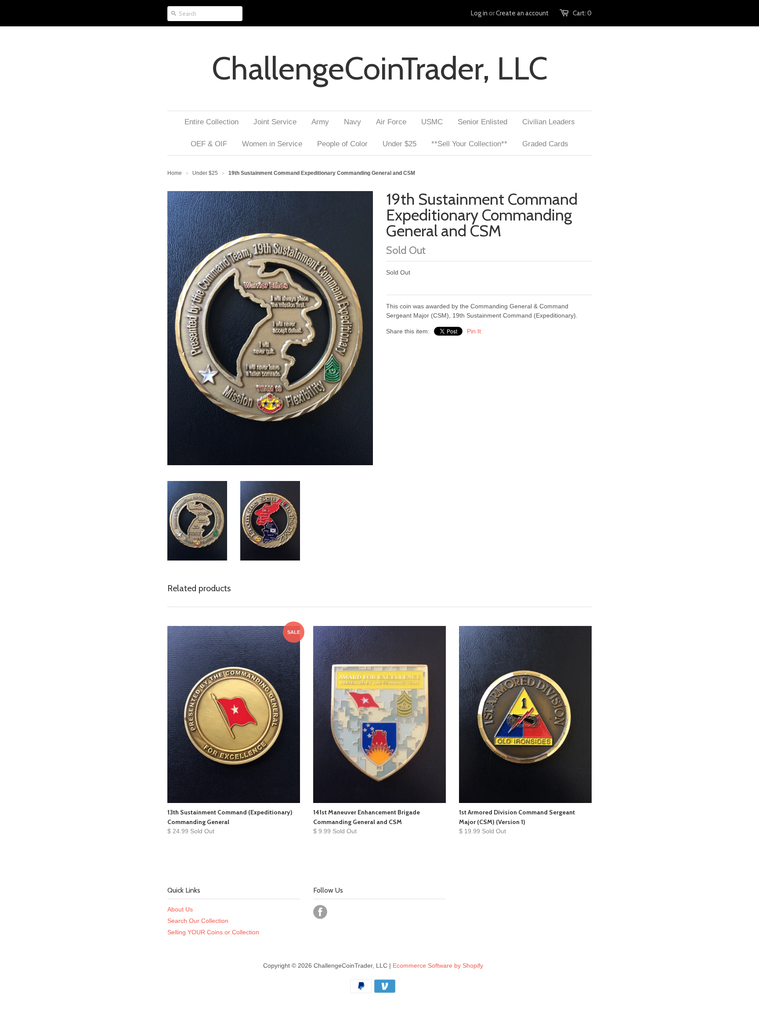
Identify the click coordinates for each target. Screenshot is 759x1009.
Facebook (320, 912)
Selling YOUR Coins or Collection (213, 932)
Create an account (522, 13)
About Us (180, 909)
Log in (479, 13)
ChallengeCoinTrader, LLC (380, 68)
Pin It (474, 331)
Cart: (582, 13)
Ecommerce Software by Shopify (438, 965)
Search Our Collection (197, 920)
